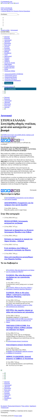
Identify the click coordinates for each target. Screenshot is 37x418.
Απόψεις (6, 59)
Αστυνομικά (14, 30)
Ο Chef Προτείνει (9, 66)
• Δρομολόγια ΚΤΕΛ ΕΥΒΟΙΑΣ (13, 74)
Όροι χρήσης (25, 406)
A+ (21, 139)
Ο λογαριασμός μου (6, 1)
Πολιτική (7, 36)
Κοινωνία (7, 38)
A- (23, 139)
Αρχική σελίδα (5, 30)
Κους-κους (7, 45)
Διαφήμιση (33, 406)
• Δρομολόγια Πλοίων (10, 77)
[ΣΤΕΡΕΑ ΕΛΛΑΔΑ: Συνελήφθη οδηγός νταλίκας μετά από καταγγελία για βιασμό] (18, 136)
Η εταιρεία (4, 406)
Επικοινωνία (8, 83)
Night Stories (8, 64)
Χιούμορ (6, 58)
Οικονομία (7, 49)
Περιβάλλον (7, 53)
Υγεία (6, 54)
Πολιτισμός (7, 43)
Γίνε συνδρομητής (10, 89)
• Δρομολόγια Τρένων (10, 75)
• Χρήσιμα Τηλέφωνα (10, 79)
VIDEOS (7, 61)
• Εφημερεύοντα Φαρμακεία (12, 80)
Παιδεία (6, 51)
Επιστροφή (33, 190)
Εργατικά (7, 48)
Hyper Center (18, 415)
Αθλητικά (7, 41)
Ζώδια (6, 69)
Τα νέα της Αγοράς (9, 62)
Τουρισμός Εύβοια (9, 71)
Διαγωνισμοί (8, 56)
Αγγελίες (6, 46)
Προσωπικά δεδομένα (14, 406)
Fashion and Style (9, 67)
